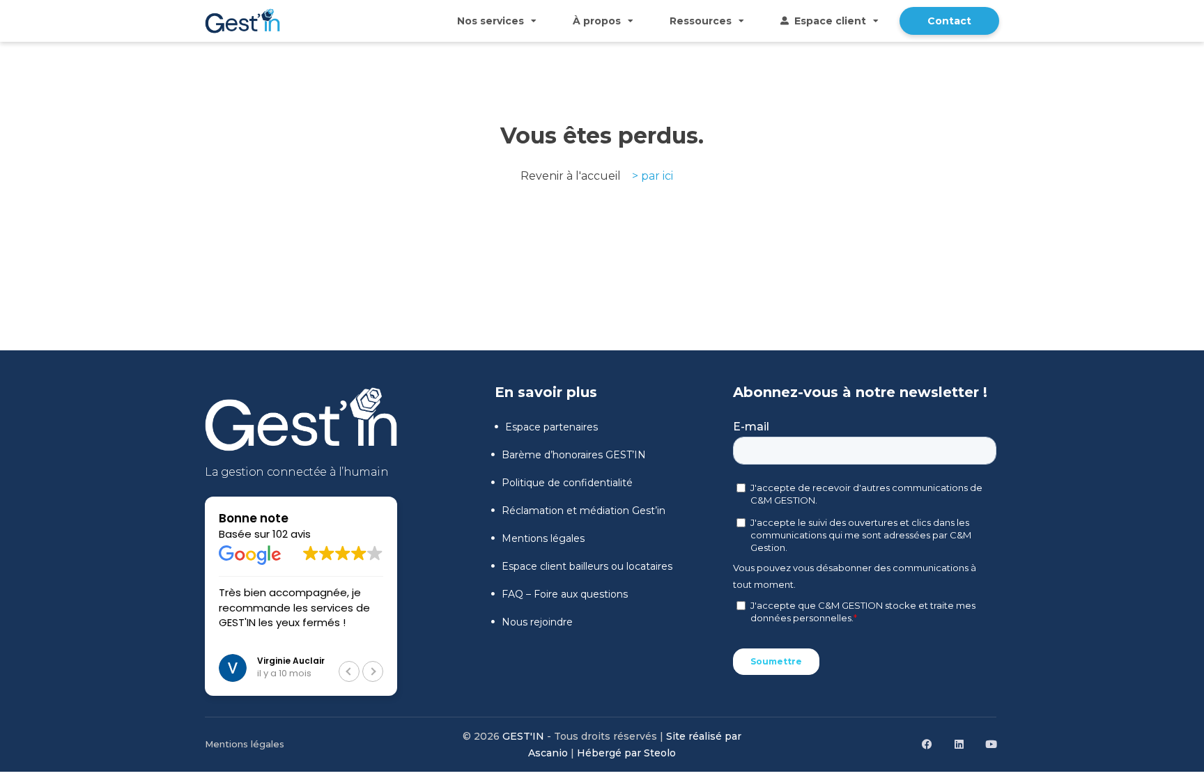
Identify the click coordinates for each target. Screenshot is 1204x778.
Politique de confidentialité (567, 482)
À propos (597, 21)
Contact (949, 21)
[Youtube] (990, 744)
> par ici (652, 175)
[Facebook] (926, 744)
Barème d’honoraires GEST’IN (574, 455)
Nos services (490, 21)
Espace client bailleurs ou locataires (587, 566)
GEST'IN (523, 736)
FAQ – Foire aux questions (565, 594)
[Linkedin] (958, 744)
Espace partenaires (551, 427)
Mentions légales (543, 538)
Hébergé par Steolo (626, 753)
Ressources (701, 21)
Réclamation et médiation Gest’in (583, 510)
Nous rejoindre (537, 622)
